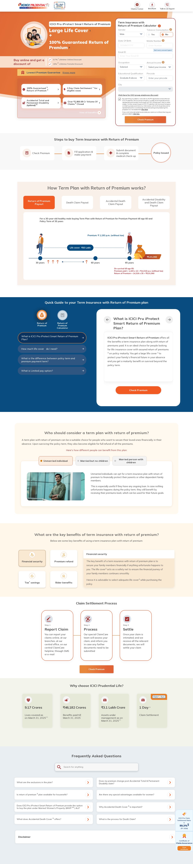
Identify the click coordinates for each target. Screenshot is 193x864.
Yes (153, 34)
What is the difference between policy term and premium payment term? (48, 360)
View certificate (184, 848)
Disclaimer (24, 836)
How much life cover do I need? (39, 348)
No (166, 34)
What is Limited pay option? (37, 370)
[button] (169, 319)
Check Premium (145, 119)
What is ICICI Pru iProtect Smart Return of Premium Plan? (49, 338)
